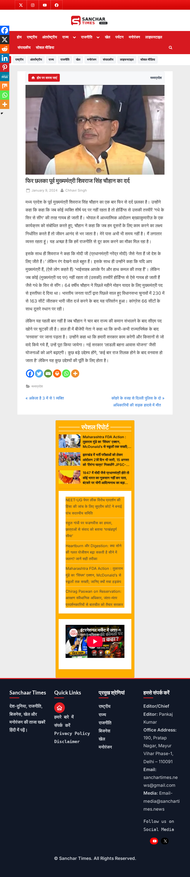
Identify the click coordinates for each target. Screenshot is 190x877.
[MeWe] (4, 76)
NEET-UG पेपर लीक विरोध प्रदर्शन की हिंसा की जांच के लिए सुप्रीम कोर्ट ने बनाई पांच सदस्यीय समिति (94, 506)
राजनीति (86, 37)
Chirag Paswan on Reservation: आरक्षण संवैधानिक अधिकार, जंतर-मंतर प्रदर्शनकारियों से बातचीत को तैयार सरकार (94, 598)
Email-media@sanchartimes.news (161, 801)
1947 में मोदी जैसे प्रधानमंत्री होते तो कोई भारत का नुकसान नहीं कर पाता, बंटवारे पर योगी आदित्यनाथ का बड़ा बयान (106, 478)
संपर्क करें (62, 725)
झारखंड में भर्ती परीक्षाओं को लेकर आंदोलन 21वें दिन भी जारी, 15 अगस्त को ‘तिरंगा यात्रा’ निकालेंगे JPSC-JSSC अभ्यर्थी (106, 459)
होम (19, 37)
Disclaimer (67, 741)
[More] (75, 373)
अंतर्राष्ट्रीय (49, 37)
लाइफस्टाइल (153, 37)
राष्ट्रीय (32, 37)
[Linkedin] (4, 58)
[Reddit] (4, 48)
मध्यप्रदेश (156, 78)
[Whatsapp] (66, 373)
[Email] (48, 373)
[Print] (57, 373)
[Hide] (2, 113)
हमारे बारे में (64, 716)
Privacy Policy (72, 733)
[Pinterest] (4, 67)
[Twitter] (39, 373)
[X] (4, 39)
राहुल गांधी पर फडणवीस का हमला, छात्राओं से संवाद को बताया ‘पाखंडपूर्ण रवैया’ (91, 529)
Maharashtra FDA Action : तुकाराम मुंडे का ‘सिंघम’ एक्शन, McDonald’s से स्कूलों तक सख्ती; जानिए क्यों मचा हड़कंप (105, 442)
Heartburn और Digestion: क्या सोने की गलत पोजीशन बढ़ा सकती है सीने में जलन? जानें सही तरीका (93, 552)
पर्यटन (119, 37)
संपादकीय (24, 47)
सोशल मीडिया (45, 47)
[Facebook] (30, 373)
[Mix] (4, 85)
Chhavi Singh (76, 190)
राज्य (65, 37)
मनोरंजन (134, 37)
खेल (107, 37)
